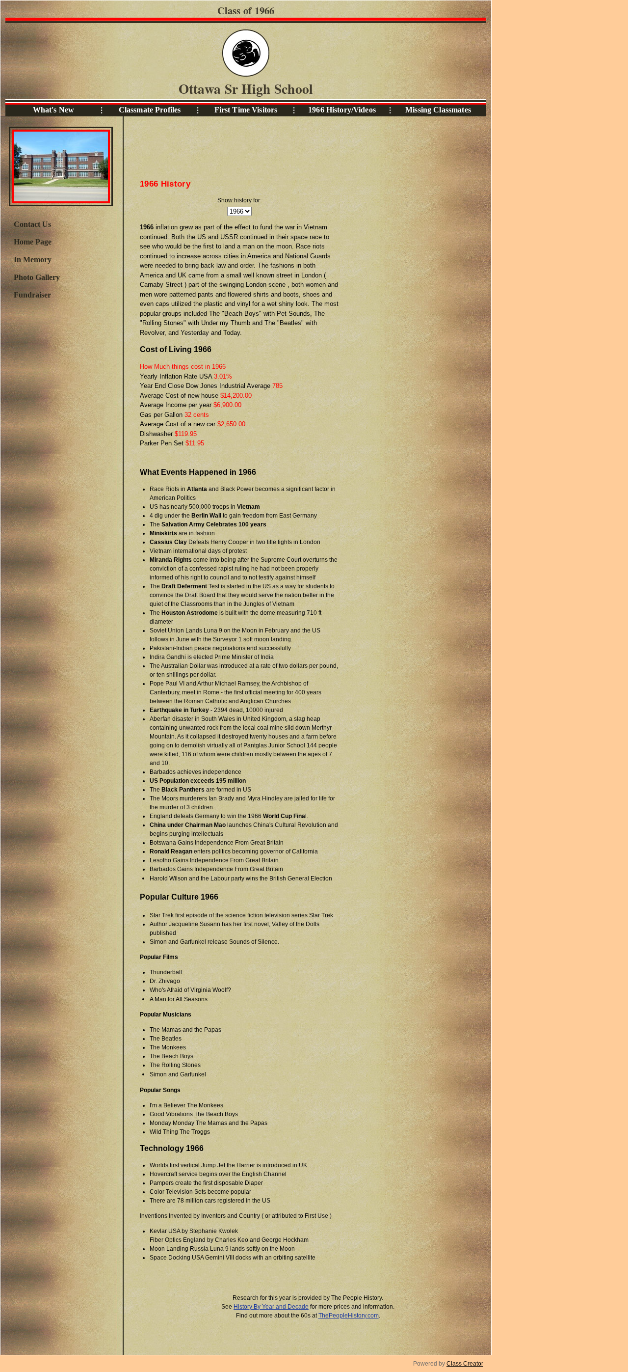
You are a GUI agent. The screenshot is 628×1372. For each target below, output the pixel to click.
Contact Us (32, 224)
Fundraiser (32, 295)
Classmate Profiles (150, 110)
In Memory (33, 259)
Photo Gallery (37, 277)
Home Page (33, 242)
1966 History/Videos (342, 110)
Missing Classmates (438, 110)
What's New (53, 110)
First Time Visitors (246, 110)
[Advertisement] (60, 466)
